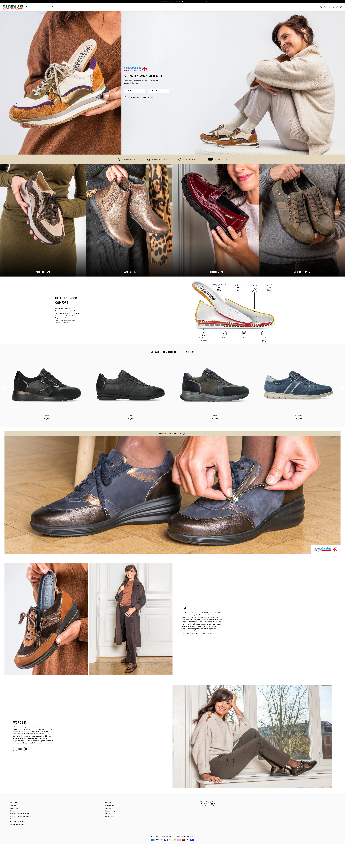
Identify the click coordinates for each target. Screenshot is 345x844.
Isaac (214, 415)
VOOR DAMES (129, 91)
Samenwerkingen (110, 811)
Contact (12, 811)
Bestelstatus (14, 808)
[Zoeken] (325, 7)
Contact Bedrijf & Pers (112, 816)
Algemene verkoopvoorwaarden (20, 813)
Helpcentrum (14, 806)
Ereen (46, 415)
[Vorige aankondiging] (136, 1)
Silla (131, 415)
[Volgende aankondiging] (207, 1)
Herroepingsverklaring (17, 821)
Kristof (298, 415)
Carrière (108, 813)
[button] (333, 7)
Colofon (12, 819)
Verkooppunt (109, 808)
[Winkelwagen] (341, 7)
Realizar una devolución (17, 824)
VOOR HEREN (153, 91)
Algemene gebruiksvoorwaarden (20, 816)
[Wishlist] (321, 7)
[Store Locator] (329, 7)
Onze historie (109, 806)
